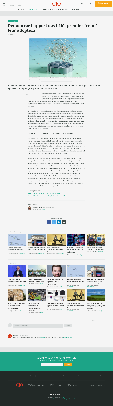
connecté (42, 337)
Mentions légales (29, 376)
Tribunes (22, 285)
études (44, 9)
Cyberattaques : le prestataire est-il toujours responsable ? (17, 281)
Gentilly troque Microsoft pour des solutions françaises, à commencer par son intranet (16, 305)
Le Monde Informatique (55, 399)
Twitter (43, 209)
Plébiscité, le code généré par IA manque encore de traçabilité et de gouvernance (75, 250)
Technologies (12, 21)
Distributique (65, 399)
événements (33, 9)
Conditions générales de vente (63, 376)
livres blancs (63, 9)
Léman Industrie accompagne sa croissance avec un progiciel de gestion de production (35, 306)
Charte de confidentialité (44, 376)
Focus (52, 9)
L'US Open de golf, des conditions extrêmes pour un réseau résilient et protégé (96, 305)
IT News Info (63, 397)
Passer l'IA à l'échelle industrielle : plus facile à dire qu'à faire (47, 196)
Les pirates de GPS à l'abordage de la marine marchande (15, 249)
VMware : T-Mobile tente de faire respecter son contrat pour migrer (36, 249)
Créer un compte (103, 4)
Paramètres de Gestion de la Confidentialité (88, 376)
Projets (42, 283)
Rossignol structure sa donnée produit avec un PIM (55, 305)
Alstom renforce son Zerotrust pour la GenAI (36, 280)
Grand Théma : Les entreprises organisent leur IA (44, 193)
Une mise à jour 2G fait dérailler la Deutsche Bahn (95, 248)
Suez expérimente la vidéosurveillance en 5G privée (55, 249)
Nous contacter (16, 376)
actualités (22, 9)
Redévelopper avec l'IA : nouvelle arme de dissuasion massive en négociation (55, 281)
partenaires (76, 9)
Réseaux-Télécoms (72, 399)
